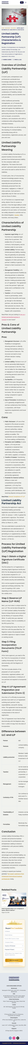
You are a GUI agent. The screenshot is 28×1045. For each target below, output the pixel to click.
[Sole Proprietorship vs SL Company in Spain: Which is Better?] (14, 899)
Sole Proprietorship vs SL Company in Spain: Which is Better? (13, 909)
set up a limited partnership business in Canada (13, 317)
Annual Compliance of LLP (17, 496)
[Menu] (25, 2)
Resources (7, 28)
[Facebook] (10, 1038)
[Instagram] (14, 1038)
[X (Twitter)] (17, 1038)
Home (3, 28)
